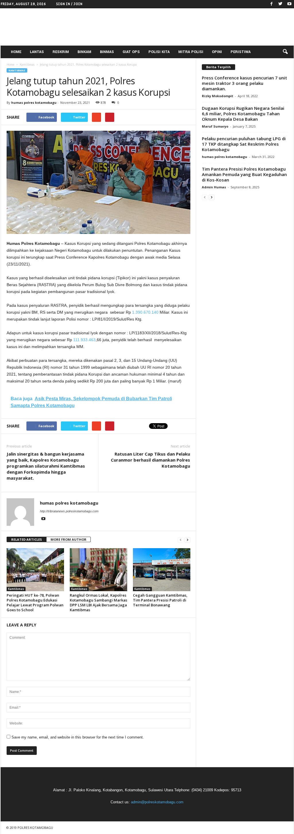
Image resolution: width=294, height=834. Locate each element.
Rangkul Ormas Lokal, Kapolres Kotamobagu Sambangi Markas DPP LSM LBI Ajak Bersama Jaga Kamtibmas (98, 602)
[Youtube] (289, 4)
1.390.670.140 (145, 312)
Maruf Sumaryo (215, 126)
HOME (16, 51)
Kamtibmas (17, 70)
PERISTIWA (241, 51)
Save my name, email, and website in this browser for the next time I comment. (77, 737)
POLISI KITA (159, 51)
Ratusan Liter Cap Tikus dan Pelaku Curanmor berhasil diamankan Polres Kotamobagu (150, 460)
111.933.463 (84, 339)
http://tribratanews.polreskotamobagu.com (69, 511)
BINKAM (84, 51)
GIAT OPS (131, 51)
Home (10, 64)
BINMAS (107, 51)
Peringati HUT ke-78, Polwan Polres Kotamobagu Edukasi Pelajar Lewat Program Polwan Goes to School (35, 602)
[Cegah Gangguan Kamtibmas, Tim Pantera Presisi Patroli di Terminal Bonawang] (161, 569)
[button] (285, 52)
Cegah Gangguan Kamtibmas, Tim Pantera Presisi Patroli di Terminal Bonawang (160, 600)
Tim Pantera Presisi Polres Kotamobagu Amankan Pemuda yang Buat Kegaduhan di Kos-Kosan (244, 174)
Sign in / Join (69, 4)
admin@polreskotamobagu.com (157, 802)
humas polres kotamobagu (34, 102)
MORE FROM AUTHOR (68, 539)
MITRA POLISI (190, 51)
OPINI (217, 51)
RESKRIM (61, 51)
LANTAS (37, 51)
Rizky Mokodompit (217, 96)
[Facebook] (271, 4)
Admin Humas (214, 187)
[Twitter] (280, 4)
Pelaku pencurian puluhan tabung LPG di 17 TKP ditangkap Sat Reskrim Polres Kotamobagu (244, 144)
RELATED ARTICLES (26, 539)
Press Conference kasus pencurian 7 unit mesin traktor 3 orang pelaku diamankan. (244, 83)
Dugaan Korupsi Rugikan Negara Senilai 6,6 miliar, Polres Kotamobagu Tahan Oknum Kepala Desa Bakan (243, 113)
